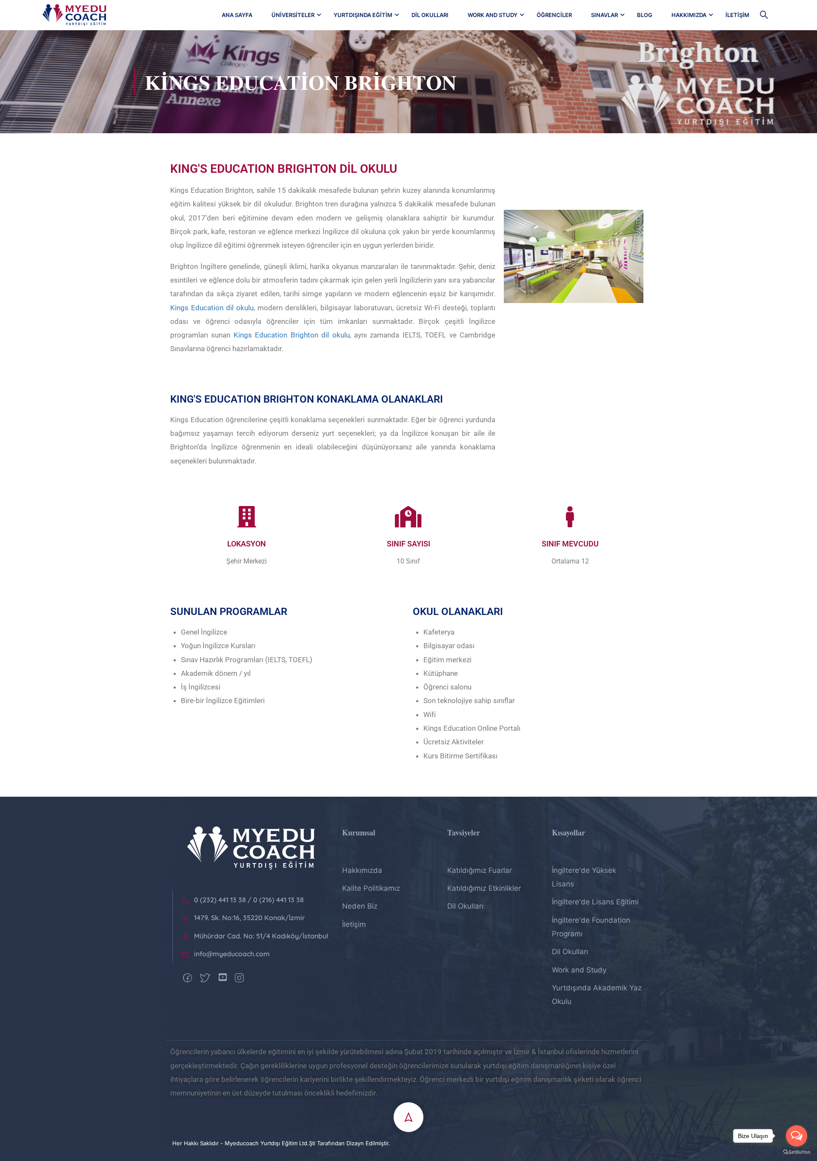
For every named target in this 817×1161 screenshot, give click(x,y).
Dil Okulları (429, 14)
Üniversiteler (292, 14)
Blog (644, 14)
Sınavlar (604, 14)
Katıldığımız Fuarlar (479, 870)
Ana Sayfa (237, 14)
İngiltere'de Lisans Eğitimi (595, 902)
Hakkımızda (688, 14)
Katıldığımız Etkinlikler (484, 888)
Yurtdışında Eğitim (363, 14)
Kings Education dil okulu (212, 307)
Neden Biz (359, 906)
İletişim (737, 14)
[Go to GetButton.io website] (796, 1152)
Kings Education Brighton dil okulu (292, 335)
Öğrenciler (554, 14)
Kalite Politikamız (371, 888)
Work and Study (492, 14)
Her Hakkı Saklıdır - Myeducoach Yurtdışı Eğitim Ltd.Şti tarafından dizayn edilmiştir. (281, 1143)
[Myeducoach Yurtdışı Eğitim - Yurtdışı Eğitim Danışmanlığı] (74, 15)
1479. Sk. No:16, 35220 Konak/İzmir (249, 917)
